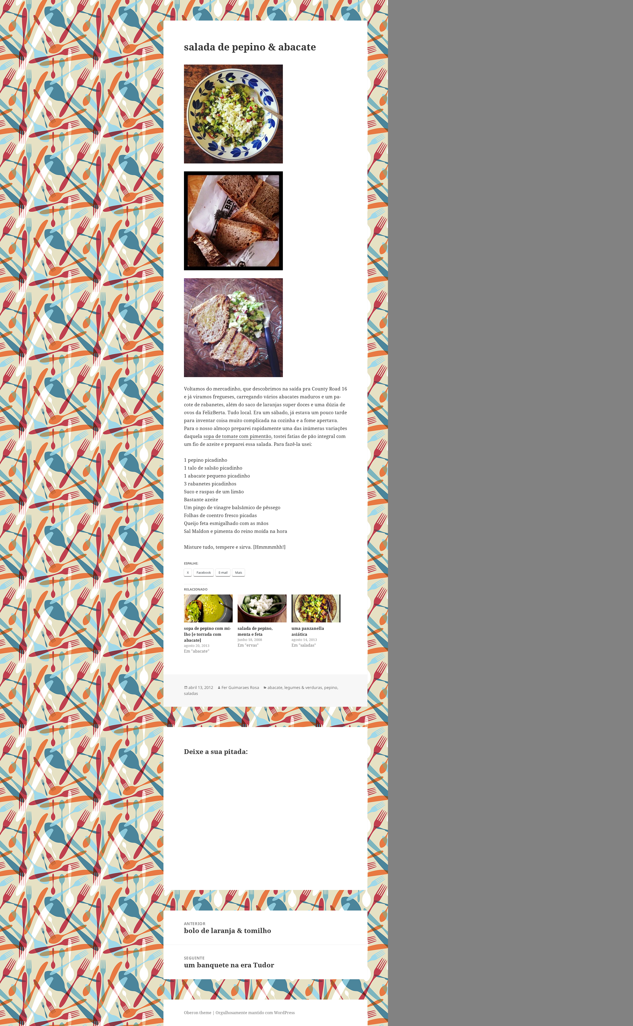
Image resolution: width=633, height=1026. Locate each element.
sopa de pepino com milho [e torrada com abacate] (207, 634)
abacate (275, 687)
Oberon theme (197, 1012)
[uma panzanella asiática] (316, 608)
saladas (191, 693)
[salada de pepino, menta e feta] (262, 608)
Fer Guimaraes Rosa (240, 687)
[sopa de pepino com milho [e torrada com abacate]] (208, 608)
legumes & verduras (303, 687)
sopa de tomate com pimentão (237, 436)
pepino (330, 687)
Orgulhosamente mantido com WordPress (255, 1012)
